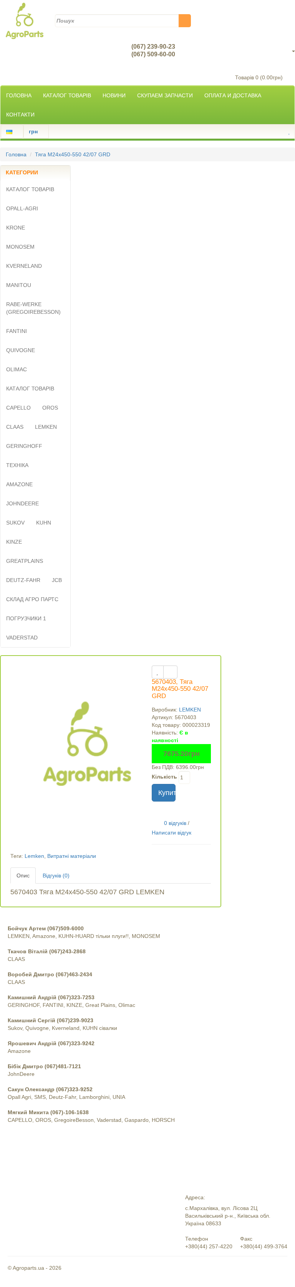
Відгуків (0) (56, 875)
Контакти (20, 114)
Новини (114, 95)
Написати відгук (171, 833)
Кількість (164, 777)
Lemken (34, 856)
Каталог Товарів (67, 95)
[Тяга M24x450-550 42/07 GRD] (87, 741)
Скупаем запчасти (165, 95)
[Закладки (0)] (289, 131)
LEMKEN (190, 710)
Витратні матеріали (71, 856)
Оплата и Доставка (232, 95)
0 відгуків (175, 823)
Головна (18, 95)
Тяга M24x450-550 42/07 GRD (72, 154)
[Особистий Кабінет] (282, 131)
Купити (167, 793)
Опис (23, 875)
